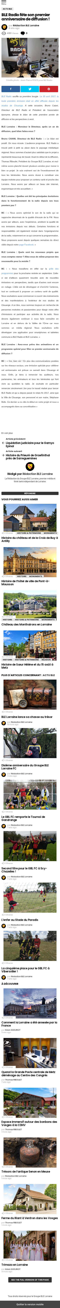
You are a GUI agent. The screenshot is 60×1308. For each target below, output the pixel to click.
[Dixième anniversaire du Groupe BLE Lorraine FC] (30, 743)
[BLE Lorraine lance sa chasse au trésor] (30, 695)
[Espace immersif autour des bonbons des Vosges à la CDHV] (30, 1103)
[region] (30, 419)
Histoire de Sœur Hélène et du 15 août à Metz (27, 666)
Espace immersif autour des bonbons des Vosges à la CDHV (29, 1123)
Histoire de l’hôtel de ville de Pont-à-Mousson (25, 582)
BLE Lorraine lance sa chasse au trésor (27, 717)
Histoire (21, 576)
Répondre (30, 493)
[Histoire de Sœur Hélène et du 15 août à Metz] (30, 645)
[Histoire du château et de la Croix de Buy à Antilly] (30, 519)
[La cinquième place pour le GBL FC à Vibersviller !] (30, 946)
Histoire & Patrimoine (29, 533)
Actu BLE (49, 675)
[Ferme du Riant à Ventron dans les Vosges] (30, 1199)
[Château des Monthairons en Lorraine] (30, 605)
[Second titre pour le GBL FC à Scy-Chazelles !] (30, 846)
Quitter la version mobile (30, 1304)
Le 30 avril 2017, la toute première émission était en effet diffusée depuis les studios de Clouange (30, 101)
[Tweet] (30, 89)
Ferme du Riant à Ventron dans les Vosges (29, 1218)
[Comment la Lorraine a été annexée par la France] (30, 1003)
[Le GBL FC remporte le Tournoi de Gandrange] (30, 795)
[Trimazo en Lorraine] (30, 1246)
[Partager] (10, 89)
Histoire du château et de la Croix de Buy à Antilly (29, 539)
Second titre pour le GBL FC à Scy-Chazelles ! (24, 869)
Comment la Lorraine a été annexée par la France (29, 1024)
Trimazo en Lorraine (14, 1265)
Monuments (50, 533)
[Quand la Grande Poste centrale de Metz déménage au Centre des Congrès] (30, 1053)
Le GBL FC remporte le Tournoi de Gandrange (23, 818)
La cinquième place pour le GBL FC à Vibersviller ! (25, 969)
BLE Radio (6, 96)
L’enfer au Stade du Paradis (19, 920)
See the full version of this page (30, 1279)
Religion (46, 659)
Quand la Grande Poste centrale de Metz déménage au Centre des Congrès (28, 1073)
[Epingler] (48, 89)
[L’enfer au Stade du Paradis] (30, 898)
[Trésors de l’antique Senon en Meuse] (30, 1152)
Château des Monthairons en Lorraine (26, 624)
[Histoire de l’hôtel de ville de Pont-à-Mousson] (30, 562)
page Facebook (26, 244)
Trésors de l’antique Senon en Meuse (25, 1172)
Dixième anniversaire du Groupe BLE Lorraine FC (25, 766)
